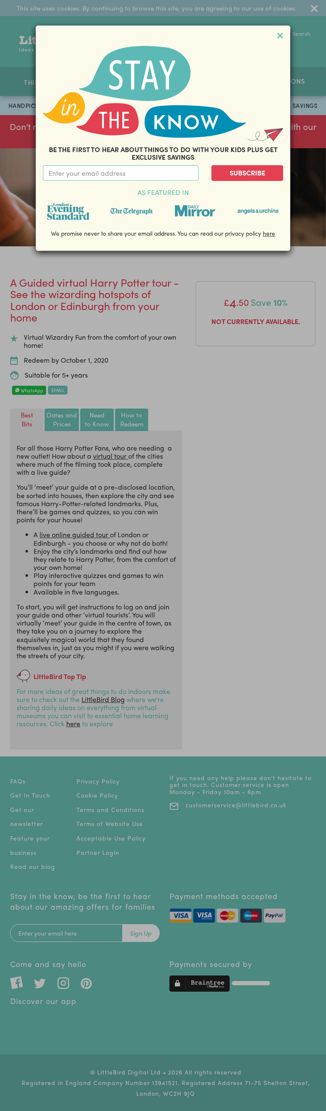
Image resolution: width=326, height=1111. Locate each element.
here (269, 233)
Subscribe (247, 173)
